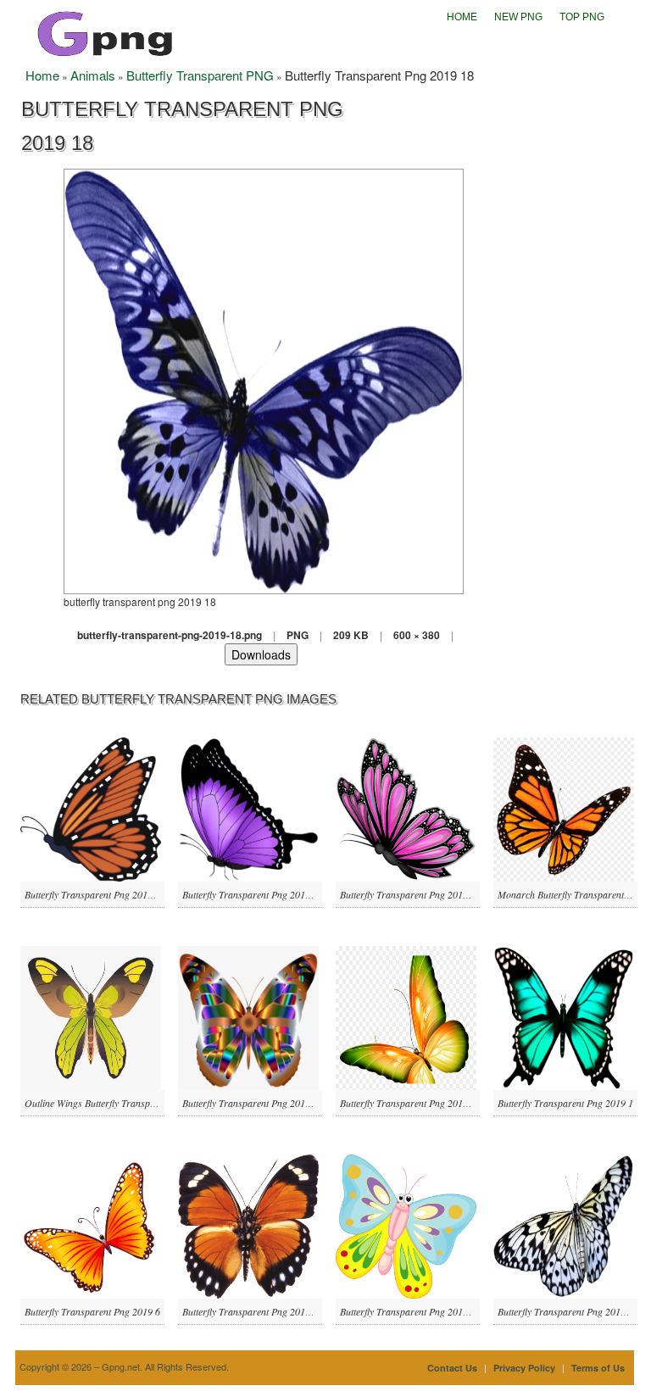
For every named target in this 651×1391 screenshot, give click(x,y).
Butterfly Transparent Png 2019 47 (252, 1311)
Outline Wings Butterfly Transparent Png (107, 1103)
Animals (92, 75)
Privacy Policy (524, 1367)
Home (462, 17)
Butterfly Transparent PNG (200, 75)
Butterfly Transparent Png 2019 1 (565, 1103)
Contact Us (452, 1367)
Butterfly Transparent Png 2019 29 (410, 894)
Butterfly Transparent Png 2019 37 (252, 1103)
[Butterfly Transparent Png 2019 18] (264, 379)
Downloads (261, 654)
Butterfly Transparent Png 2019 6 (92, 1311)
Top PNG (581, 17)
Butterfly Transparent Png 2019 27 (95, 894)
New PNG (518, 17)
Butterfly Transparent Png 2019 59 (410, 1311)
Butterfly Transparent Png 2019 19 (568, 1311)
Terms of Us (598, 1367)
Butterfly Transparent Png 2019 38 (252, 894)
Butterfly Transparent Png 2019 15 (410, 1103)
